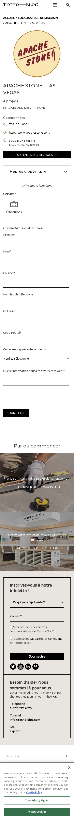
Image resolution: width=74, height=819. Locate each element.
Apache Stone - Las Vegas (25, 23)
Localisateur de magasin (38, 18)
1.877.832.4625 (21, 708)
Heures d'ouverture (28, 171)
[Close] (69, 767)
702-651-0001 (19, 124)
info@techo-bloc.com (25, 720)
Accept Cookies (37, 811)
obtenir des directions (35, 155)
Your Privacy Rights (37, 800)
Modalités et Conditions (46, 638)
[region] (37, 790)
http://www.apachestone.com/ (30, 132)
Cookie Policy (34, 792)
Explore (15, 731)
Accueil (9, 18)
